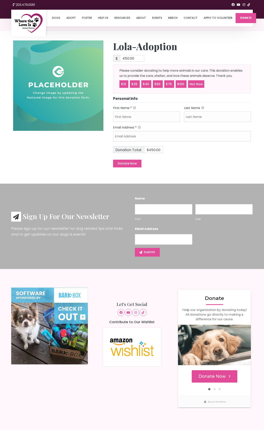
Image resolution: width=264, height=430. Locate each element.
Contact (191, 18)
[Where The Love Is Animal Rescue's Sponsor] (49, 326)
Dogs (56, 18)
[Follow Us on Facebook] (233, 4)
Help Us (103, 18)
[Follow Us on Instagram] (244, 4)
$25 (134, 84)
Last (198, 219)
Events (157, 18)
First (138, 219)
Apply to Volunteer (218, 18)
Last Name (192, 108)
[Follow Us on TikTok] (248, 4)
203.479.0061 (25, 5)
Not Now (196, 84)
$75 (169, 84)
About (141, 18)
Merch (173, 18)
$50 (157, 84)
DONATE (246, 18)
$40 (146, 84)
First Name (122, 108)
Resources (122, 18)
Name (140, 199)
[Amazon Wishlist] (132, 347)
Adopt (71, 18)
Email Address (125, 127)
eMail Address (146, 229)
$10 (124, 84)
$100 (181, 84)
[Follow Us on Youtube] (238, 4)
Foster (87, 18)
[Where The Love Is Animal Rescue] (28, 23)
